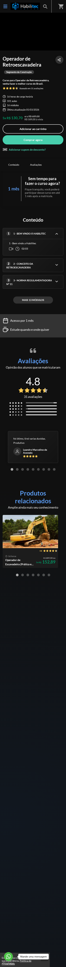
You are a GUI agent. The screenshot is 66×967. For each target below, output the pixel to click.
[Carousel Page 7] (43, 469)
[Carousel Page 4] (27, 469)
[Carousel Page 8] (49, 469)
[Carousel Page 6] (38, 469)
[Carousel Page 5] (33, 469)
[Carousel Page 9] (54, 469)
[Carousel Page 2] (17, 469)
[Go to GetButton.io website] (8, 963)
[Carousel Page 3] (22, 469)
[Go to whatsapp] (8, 956)
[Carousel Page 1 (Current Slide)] (12, 469)
